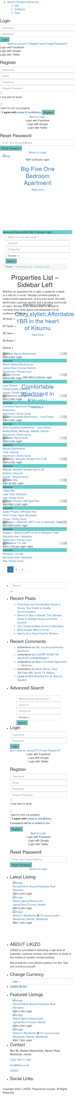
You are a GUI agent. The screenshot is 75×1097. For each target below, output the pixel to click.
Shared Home (20, 477)
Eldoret (14, 452)
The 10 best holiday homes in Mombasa (40, 626)
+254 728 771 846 (20, 1059)
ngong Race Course (14, 368)
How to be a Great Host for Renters (37, 633)
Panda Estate (10, 389)
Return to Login (37, 152)
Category (20, 9)
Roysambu (9, 410)
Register (48, 112)
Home (8, 266)
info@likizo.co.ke (19, 1065)
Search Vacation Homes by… (24, 2)
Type (17, 13)
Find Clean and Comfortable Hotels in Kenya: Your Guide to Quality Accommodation (39, 607)
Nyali (21, 515)
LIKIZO (14, 1070)
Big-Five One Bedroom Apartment (38, 175)
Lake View (8, 494)
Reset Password (10, 148)
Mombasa (31, 515)
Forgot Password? (57, 43)
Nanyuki (18, 473)
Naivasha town (11, 536)
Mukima (7, 473)
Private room (24, 371)
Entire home (19, 392)
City (17, 5)
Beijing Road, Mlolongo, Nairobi (21, 431)
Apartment (9, 371)
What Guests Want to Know (33, 630)
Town (6, 452)
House (6, 392)
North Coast (10, 515)
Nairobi (31, 368)
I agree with (21, 112)
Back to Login (37, 117)
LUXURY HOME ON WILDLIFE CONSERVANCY (38, 656)
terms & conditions (29, 112)
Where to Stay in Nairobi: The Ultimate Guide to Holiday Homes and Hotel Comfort (39, 618)
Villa (5, 498)
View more (37, 189)
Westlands (19, 919)
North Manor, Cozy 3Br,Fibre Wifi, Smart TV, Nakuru (37, 670)
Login (4, 39)
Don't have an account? (23, 750)
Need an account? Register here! (26, 43)
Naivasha (25, 389)
